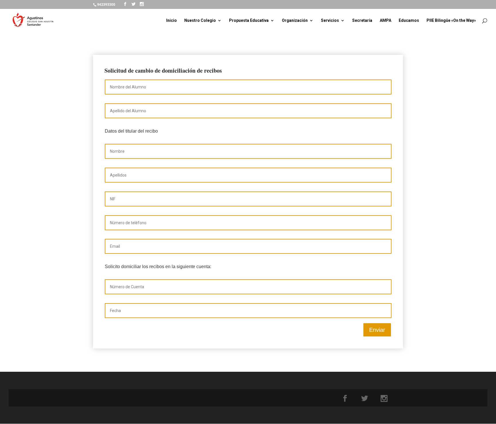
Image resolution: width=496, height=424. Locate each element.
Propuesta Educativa (249, 20)
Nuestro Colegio (200, 20)
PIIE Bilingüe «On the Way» (451, 20)
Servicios (330, 20)
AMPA (385, 20)
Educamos (409, 20)
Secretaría (362, 20)
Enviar (377, 330)
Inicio (171, 20)
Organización (295, 20)
